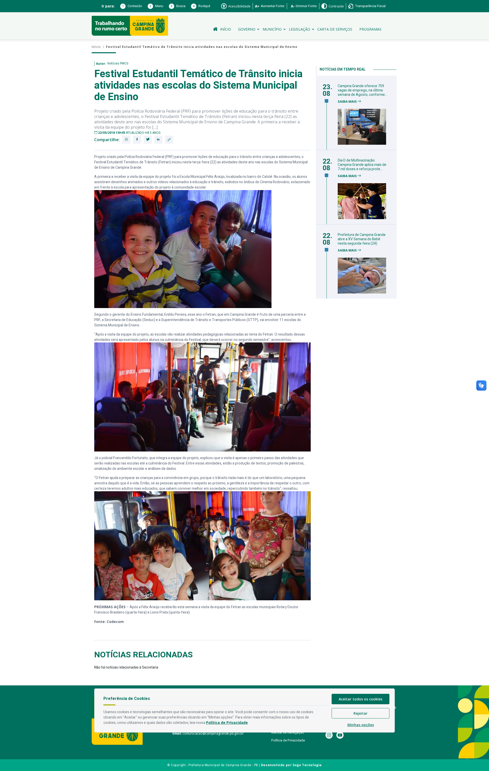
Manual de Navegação (287, 732)
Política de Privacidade (288, 740)
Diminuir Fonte (306, 6)
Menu (156, 6)
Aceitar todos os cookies (360, 699)
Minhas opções (360, 724)
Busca (178, 6)
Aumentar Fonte (272, 6)
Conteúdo (132, 6)
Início (225, 29)
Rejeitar (361, 713)
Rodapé (201, 6)
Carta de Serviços (334, 29)
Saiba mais (348, 101)
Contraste (336, 6)
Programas (370, 29)
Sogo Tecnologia (307, 765)
